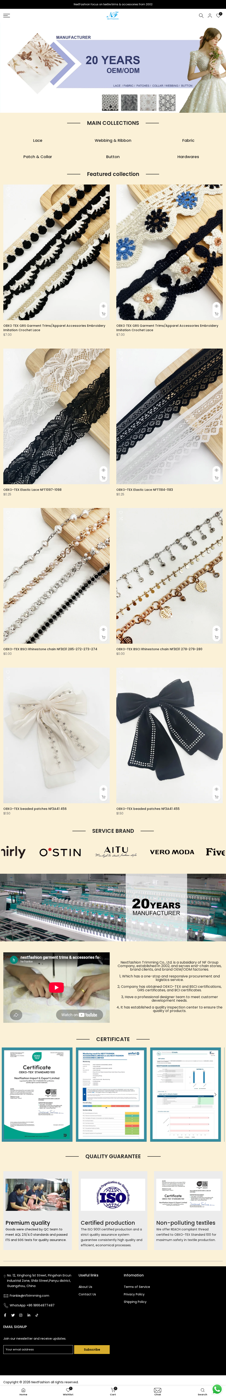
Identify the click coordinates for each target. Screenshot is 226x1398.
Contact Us (87, 1294)
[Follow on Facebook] (5, 1315)
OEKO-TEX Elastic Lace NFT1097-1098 (32, 490)
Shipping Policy (135, 1302)
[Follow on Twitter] (13, 1315)
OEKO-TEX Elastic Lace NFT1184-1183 (144, 490)
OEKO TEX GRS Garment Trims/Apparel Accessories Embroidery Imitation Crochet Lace (54, 327)
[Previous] (11, 1094)
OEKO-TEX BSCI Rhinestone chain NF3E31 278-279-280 (159, 649)
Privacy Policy (134, 1294)
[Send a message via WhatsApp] (217, 1389)
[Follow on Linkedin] (29, 1315)
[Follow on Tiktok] (36, 1315)
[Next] (215, 1094)
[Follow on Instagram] (20, 1315)
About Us (85, 1287)
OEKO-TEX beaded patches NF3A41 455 (148, 809)
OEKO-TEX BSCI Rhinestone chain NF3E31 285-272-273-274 (50, 649)
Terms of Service (137, 1287)
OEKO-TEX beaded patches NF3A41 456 (35, 809)
